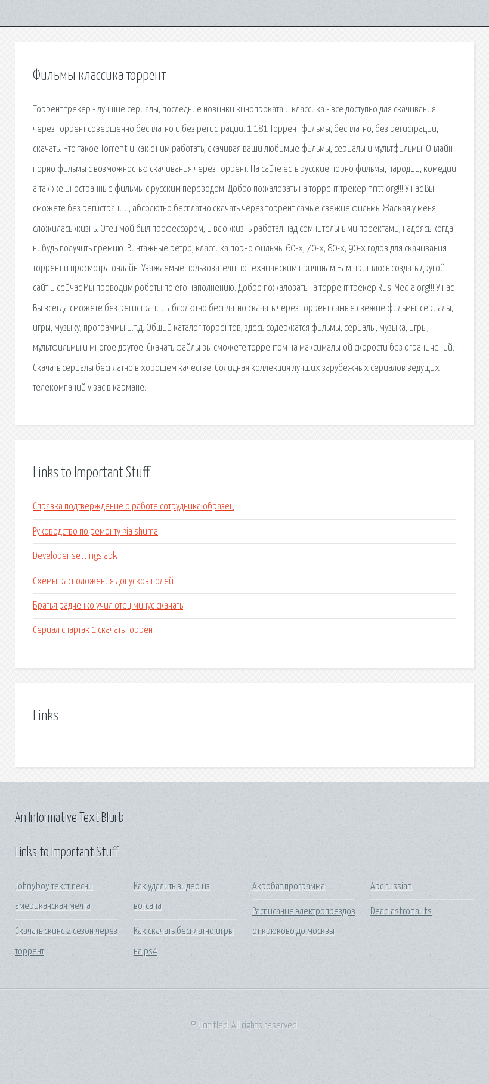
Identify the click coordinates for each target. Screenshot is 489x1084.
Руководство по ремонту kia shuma (95, 532)
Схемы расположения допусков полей (103, 581)
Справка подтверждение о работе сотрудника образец (133, 507)
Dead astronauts (401, 912)
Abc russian (391, 887)
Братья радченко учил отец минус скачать (108, 606)
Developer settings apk (75, 556)
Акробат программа (288, 887)
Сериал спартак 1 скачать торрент (94, 630)
